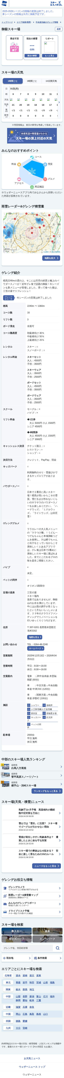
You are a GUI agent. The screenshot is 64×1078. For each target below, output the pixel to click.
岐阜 (32, 1000)
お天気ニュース (32, 1058)
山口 (45, 1014)
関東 (8, 989)
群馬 (25, 989)
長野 (25, 996)
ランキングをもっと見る (46, 791)
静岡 (18, 1000)
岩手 (25, 982)
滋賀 (18, 1007)
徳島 (18, 1021)
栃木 (18, 989)
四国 (8, 1021)
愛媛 (25, 1021)
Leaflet (45, 252)
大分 (18, 1028)
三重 (38, 1000)
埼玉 (32, 989)
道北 (32, 975)
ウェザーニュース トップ (32, 1066)
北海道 (8, 975)
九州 (8, 1028)
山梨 (18, 996)
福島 (52, 982)
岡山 (18, 1014)
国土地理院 (56, 252)
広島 (25, 1014)
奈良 (32, 1007)
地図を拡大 (50, 258)
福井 (52, 996)
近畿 (8, 1007)
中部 (8, 996)
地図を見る (34, 637)
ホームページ (35, 648)
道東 (38, 975)
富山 (38, 996)
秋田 (32, 982)
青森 (18, 982)
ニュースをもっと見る (45, 866)
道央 (18, 975)
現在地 (9, 958)
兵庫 (25, 1007)
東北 (8, 982)
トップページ (7, 22)
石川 (45, 996)
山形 (45, 982)
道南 (25, 975)
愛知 (25, 1000)
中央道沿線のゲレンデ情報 (47, 22)
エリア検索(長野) (24, 22)
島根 (38, 1014)
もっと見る (49, 56)
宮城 (38, 982)
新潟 (32, 996)
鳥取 (32, 1014)
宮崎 (25, 1028)
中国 (8, 1014)
